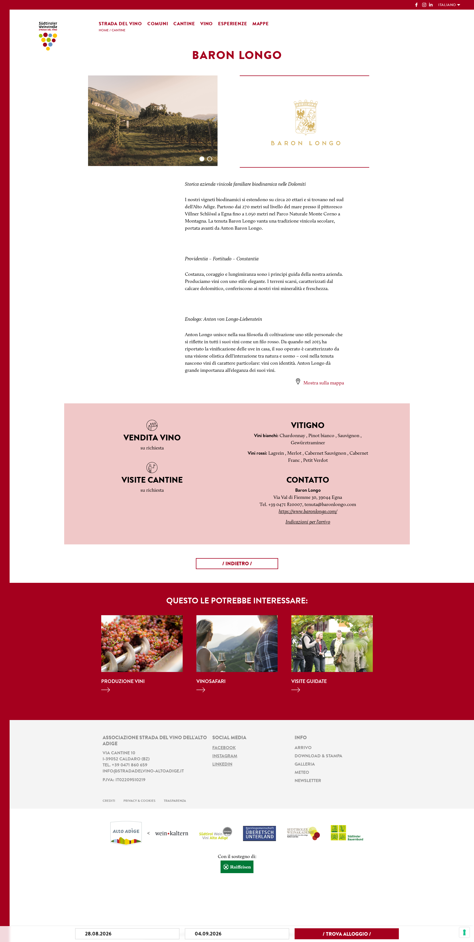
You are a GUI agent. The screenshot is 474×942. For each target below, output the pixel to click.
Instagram (224, 756)
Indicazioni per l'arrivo (308, 522)
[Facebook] (417, 5)
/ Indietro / (237, 564)
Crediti (109, 801)
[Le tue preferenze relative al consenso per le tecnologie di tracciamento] (464, 932)
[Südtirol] (126, 833)
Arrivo (303, 748)
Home (104, 30)
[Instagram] (424, 5)
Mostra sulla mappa (323, 383)
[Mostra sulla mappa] (298, 381)
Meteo (302, 773)
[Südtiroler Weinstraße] (48, 35)
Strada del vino (120, 24)
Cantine (184, 24)
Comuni (157, 24)
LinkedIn (222, 764)
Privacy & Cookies (139, 801)
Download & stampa (318, 756)
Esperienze (232, 24)
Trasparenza (175, 801)
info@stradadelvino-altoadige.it (143, 771)
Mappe (260, 24)
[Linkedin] (431, 5)
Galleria (305, 764)
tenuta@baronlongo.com (330, 504)
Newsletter (308, 781)
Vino (206, 24)
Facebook (224, 748)
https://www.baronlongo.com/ (308, 512)
